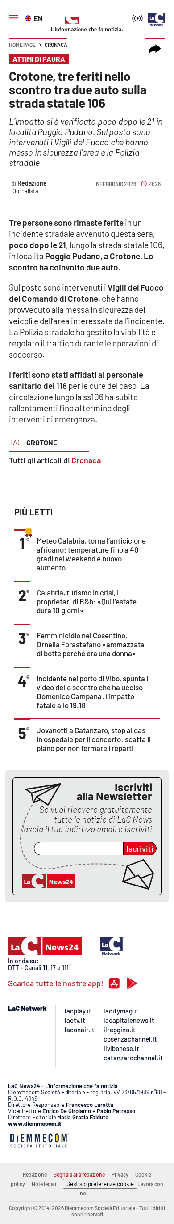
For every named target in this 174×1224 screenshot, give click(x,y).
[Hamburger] (13, 18)
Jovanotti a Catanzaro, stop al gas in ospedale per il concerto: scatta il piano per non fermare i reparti (94, 739)
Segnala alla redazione (79, 1174)
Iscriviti (139, 848)
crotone (41, 442)
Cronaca (56, 45)
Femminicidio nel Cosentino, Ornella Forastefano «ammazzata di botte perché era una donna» (91, 644)
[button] (155, 49)
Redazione (31, 183)
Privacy (120, 1174)
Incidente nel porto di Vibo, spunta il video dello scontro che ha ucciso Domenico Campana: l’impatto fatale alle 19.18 (93, 691)
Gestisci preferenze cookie (100, 1183)
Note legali (44, 1184)
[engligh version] (29, 17)
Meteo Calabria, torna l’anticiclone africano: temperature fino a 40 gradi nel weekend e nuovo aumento (91, 554)
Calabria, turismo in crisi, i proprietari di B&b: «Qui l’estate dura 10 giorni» (87, 601)
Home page (22, 45)
